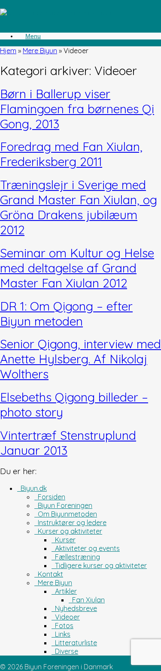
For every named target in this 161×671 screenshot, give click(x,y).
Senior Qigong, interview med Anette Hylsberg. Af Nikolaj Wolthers (80, 358)
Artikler (64, 591)
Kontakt (48, 574)
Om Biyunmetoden (65, 514)
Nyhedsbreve (74, 608)
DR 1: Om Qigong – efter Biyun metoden (66, 314)
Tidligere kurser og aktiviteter (99, 565)
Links (61, 634)
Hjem (8, 50)
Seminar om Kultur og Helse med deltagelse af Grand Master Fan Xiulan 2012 (77, 267)
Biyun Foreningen (63, 505)
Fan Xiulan (87, 599)
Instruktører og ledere (70, 522)
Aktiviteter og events (86, 548)
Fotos (62, 625)
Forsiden (49, 497)
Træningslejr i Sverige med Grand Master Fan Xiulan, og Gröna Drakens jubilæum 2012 (78, 207)
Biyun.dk (32, 488)
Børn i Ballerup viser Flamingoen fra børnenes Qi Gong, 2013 (77, 108)
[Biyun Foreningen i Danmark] (55, 13)
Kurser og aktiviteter (68, 531)
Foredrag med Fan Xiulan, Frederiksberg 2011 (71, 154)
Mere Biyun (40, 50)
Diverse (65, 651)
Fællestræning (76, 557)
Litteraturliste (74, 642)
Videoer (66, 617)
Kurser (64, 539)
